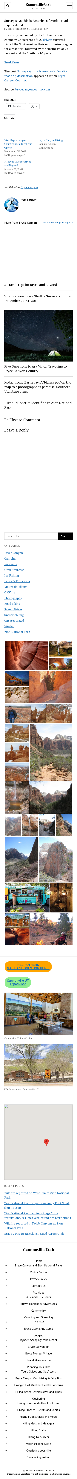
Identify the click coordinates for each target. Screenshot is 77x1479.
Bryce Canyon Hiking (50, 140)
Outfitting (38, 1398)
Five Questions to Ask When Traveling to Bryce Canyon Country (35, 368)
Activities (38, 1292)
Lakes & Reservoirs (17, 581)
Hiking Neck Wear (38, 1437)
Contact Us (39, 1286)
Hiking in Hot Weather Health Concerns (38, 1385)
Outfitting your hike (38, 1450)
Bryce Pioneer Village (38, 1353)
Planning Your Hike (38, 1367)
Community (38, 1310)
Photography (13, 598)
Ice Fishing (11, 575)
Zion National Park (17, 632)
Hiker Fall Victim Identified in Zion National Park (38, 404)
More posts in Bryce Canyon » (58, 222)
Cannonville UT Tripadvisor (18, 982)
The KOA (38, 1322)
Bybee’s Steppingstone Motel (38, 1340)
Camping (10, 558)
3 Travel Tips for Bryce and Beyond (17, 163)
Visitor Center (38, 1272)
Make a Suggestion (38, 1457)
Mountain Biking (15, 587)
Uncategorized (14, 620)
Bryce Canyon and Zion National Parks (38, 1265)
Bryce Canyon (13, 553)
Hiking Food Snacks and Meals (38, 1416)
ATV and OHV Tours (38, 1297)
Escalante (10, 564)
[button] (26, 656)
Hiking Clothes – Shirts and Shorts (38, 1410)
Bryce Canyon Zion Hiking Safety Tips (38, 1378)
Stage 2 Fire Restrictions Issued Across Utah (34, 1233)
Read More (11, 62)
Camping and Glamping (38, 1317)
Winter (9, 626)
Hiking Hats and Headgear (38, 1423)
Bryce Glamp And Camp (38, 1328)
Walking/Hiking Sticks (38, 1444)
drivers (47, 40)
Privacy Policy (38, 1279)
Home (38, 1261)
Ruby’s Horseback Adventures (38, 1304)
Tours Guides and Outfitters (38, 1371)
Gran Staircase (14, 570)
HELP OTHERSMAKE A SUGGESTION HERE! (28, 966)
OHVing (9, 592)
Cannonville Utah (38, 4)
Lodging (38, 1335)
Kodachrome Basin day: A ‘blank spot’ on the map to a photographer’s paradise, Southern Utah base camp (37, 386)
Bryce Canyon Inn (38, 1346)
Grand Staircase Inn (39, 1360)
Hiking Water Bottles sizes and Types (38, 1392)
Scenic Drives (13, 609)
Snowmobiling (14, 615)
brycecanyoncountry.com (32, 89)
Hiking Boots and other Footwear (38, 1403)
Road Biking (12, 604)
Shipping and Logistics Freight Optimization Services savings (38, 1473)
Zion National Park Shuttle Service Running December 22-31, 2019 (38, 298)
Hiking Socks (38, 1430)
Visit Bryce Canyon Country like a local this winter (18, 143)
